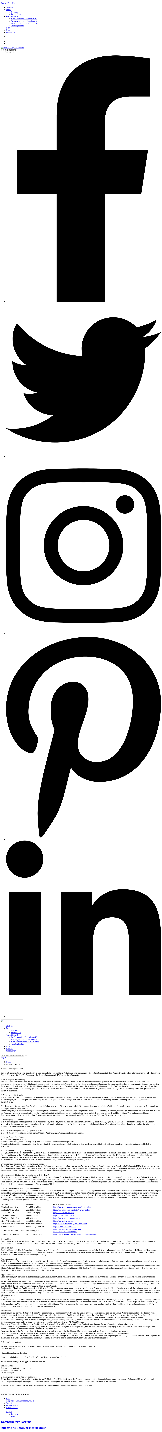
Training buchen (17, 25)
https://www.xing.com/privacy (65, 1221)
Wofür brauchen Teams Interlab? (24, 19)
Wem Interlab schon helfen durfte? (25, 23)
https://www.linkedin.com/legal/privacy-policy (72, 1210)
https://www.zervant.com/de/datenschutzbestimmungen (75, 1234)
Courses (14, 12)
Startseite (9, 7)
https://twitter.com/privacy (63, 1213)
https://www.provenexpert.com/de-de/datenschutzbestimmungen (67, 1230)
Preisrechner (16, 14)
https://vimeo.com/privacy (63, 1215)
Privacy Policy (12, 1405)
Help (8, 1398)
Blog (8, 28)
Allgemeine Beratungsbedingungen (20, 1401)
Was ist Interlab (12, 16)
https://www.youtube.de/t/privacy (66, 1218)
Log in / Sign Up (8, 3)
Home (8, 1062)
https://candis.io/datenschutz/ (64, 1226)
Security (9, 1403)
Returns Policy (12, 1408)
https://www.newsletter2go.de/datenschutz (70, 1224)
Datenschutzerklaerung (16, 1421)
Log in (3, 1058)
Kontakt (9, 30)
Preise (8, 10)
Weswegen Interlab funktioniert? (24, 21)
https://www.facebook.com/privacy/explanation (72, 1207)
